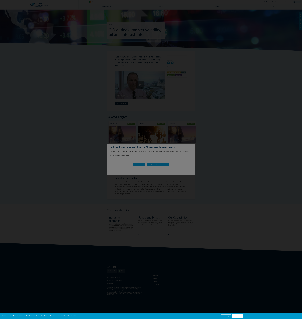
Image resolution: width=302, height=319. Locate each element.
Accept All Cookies (237, 316)
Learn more (74, 315)
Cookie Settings (226, 316)
